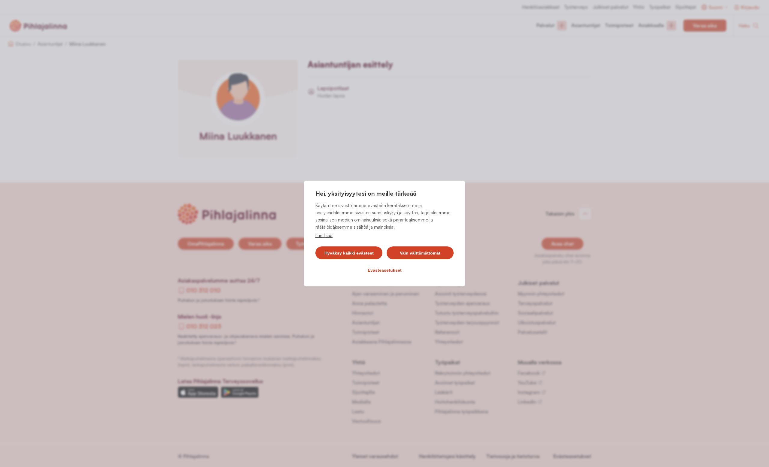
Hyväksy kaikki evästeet (349, 253)
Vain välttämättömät (420, 253)
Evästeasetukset (385, 270)
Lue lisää (324, 235)
